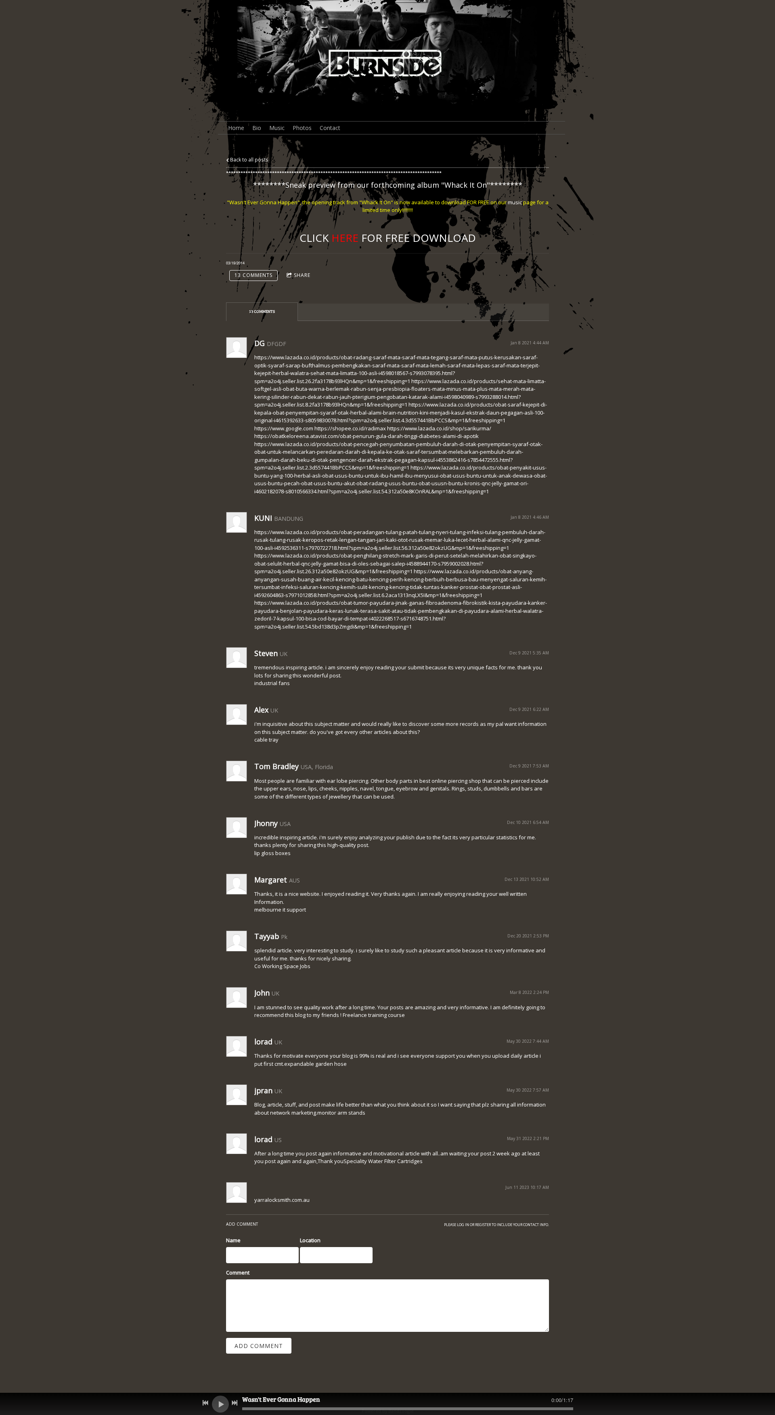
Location (310, 1240)
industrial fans (272, 683)
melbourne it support (280, 909)
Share (302, 275)
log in (463, 1224)
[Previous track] (205, 1403)
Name (233, 1240)
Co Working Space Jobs (282, 966)
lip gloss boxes (272, 853)
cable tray (266, 739)
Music (277, 128)
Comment (237, 1272)
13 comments (253, 275)
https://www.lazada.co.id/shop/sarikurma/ (439, 428)
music (515, 202)
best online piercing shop (450, 780)
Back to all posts (248, 159)
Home (236, 128)
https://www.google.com (283, 428)
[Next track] (234, 1403)
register (483, 1224)
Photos (302, 128)
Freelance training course (374, 1015)
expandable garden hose (315, 1063)
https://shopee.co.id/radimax (350, 428)
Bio (256, 128)
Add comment (259, 1346)
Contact (330, 128)
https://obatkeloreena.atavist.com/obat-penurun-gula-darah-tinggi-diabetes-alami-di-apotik (366, 436)
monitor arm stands (341, 1112)
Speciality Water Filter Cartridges (383, 1161)
